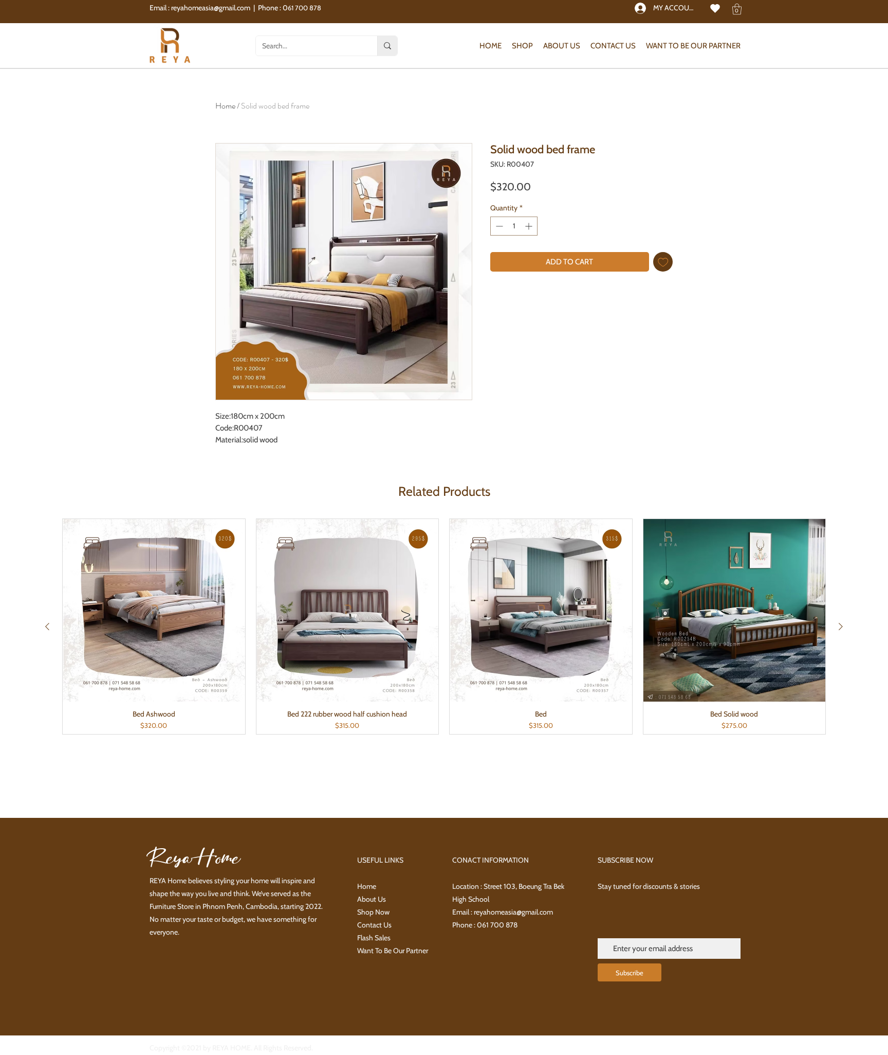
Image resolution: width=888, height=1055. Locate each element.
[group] (444, 626)
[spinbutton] (514, 226)
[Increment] (529, 226)
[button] (737, 9)
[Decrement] (498, 226)
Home (225, 106)
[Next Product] (841, 626)
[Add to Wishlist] (663, 262)
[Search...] (387, 46)
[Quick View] (154, 610)
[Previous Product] (47, 626)
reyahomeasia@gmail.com (210, 7)
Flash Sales (374, 937)
